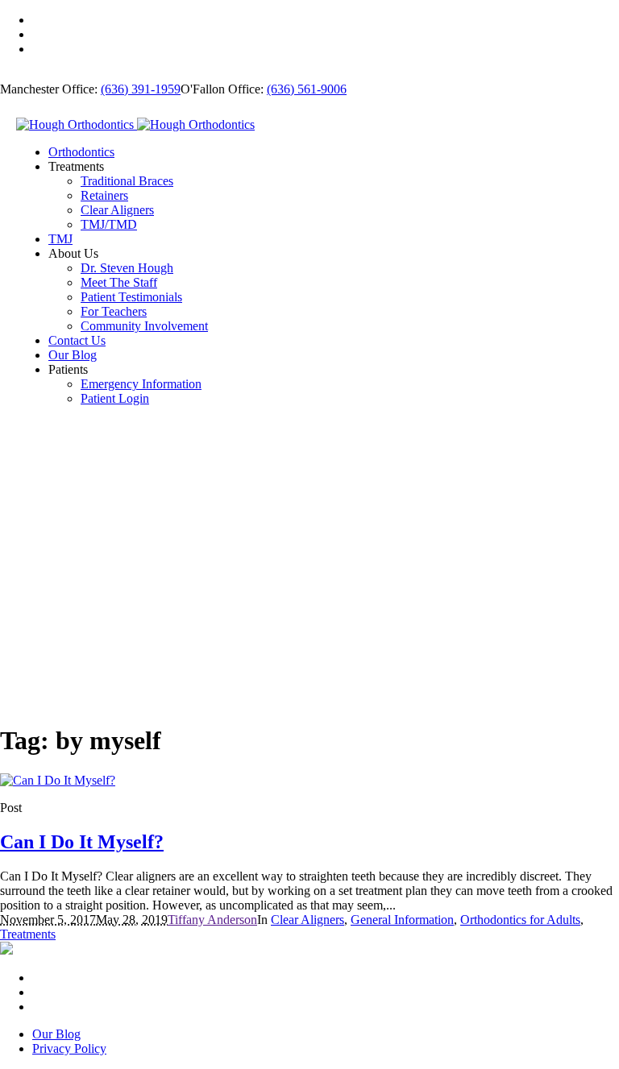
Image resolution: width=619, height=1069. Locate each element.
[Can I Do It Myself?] (57, 780)
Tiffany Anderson (212, 919)
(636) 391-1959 (141, 89)
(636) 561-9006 (307, 89)
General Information (402, 919)
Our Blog (56, 1034)
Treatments (28, 934)
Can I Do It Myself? (82, 841)
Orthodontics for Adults (520, 919)
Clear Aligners (307, 919)
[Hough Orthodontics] (135, 124)
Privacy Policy (69, 1048)
